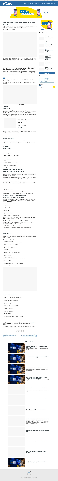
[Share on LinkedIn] (23, 331)
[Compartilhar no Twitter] (18, 331)
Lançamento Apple (47, 79)
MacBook (48, 3)
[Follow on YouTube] (30, 474)
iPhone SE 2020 (51, 81)
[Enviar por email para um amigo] (20, 331)
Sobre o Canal (49, 0)
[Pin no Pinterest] (21, 331)
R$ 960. (14, 68)
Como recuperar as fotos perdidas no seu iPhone (10, 335)
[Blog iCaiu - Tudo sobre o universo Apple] (7, 4)
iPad (38, 3)
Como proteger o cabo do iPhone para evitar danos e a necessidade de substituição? (29, 335)
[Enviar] (54, 87)
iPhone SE (46, 81)
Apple (52, 3)
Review (42, 81)
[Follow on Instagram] (53, 0)
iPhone (35, 3)
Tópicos (31, 3)
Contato (45, 0)
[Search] (54, 3)
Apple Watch (42, 3)
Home (4, 20)
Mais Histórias (47, 73)
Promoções (31, 477)
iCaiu (21, 477)
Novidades (26, 3)
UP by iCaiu (24, 477)
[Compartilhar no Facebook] (17, 331)
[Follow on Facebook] (52, 0)
